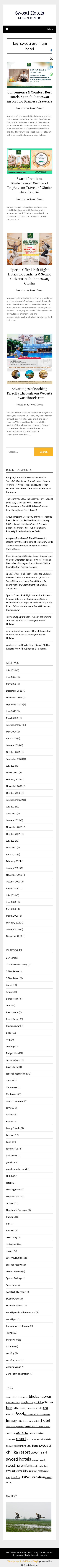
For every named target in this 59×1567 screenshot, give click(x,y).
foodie (47, 1414)
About (9, 985)
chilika (39, 1402)
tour (8, 1477)
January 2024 (13, 745)
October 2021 (13, 834)
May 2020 (11, 909)
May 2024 (11, 731)
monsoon (10, 1203)
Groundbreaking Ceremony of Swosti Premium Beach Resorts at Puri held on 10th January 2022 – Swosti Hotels (29, 520)
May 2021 (11, 847)
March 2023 (12, 772)
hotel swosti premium (15, 1426)
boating (10, 1046)
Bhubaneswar (13, 1025)
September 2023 (14, 759)
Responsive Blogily (21, 1555)
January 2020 (13, 929)
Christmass (11, 1087)
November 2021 (14, 827)
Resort (9, 1230)
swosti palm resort (38, 1460)
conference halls (34, 1407)
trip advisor (12, 1339)
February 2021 (13, 861)
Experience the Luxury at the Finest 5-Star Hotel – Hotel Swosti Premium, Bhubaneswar (29, 606)
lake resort (32, 1426)
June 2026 (11, 677)
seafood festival (14, 1264)
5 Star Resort (13, 978)
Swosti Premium (14, 1305)
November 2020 (14, 874)
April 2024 (11, 738)
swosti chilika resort (16, 1291)
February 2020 (13, 922)
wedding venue (13, 1366)
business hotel (13, 1060)
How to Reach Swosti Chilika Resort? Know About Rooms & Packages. (28, 488)
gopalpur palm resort (16, 1169)
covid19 (10, 1107)
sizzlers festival (14, 1271)
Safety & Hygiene (15, 1257)
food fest (27, 1415)
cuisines (10, 1114)
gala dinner (11, 1155)
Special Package (14, 1278)
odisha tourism (36, 1433)
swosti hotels (18, 1459)
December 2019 (14, 936)
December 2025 (14, 690)
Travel (9, 1332)
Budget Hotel (13, 1053)
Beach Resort (13, 1019)
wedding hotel (13, 1360)
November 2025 (14, 697)
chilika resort (19, 1408)
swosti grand (39, 1452)
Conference (12, 1094)
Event (9, 1121)
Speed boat (11, 1285)
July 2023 (11, 765)
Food (8, 1141)
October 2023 (13, 752)
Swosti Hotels (29, 13)
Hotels (9, 1176)
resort (21, 1438)
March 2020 (12, 915)
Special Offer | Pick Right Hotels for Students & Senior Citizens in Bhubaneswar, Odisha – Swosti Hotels (29, 577)
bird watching (13, 1402)
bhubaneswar (40, 1396)
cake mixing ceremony (17, 1073)
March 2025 (12, 718)
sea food (33, 1445)
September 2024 (14, 724)
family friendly (13, 1128)
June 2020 (11, 902)
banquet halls (11, 1397)
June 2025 (11, 711)
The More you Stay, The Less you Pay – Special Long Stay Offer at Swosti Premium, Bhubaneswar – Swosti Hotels (29, 502)
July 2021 (11, 840)
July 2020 (11, 895)
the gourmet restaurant (18, 1326)
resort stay (11, 1237)
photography (10, 1439)
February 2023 (13, 779)
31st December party (16, 964)
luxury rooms (44, 1426)
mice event (10, 1433)
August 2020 (12, 888)
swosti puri (11, 1319)
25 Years (10, 957)
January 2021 (13, 868)
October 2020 (13, 881)
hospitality (36, 1421)
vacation (10, 1346)
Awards (10, 992)
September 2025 (14, 704)
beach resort (23, 1397)
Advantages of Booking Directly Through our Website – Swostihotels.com (29, 393)
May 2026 (11, 683)
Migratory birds (14, 1196)
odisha (22, 1432)
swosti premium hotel (40, 1466)
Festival (10, 1135)
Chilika (9, 1080)
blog (8, 1039)
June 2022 (11, 813)
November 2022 (14, 786)
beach (9, 1005)
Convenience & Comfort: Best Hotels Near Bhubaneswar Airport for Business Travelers (29, 96)
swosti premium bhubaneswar (20, 1312)
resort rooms (31, 1439)
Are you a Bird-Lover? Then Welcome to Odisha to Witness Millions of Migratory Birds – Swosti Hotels (29, 542)
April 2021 (11, 854)
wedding (10, 1353)
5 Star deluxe (12, 971)
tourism (15, 1477)
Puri (8, 1223)
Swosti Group (36, 108)
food (19, 1413)
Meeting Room (13, 1189)
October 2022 (13, 793)
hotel (45, 1420)
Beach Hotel (12, 1012)
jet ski (9, 1182)
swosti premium (19, 1465)
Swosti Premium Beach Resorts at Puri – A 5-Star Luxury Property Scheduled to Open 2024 (26, 528)
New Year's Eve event (17, 1210)
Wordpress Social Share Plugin (23, 1561)
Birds (8, 1032)
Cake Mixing (12, 1067)
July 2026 (11, 670)
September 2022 (14, 799)
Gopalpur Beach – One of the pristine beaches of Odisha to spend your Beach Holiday (28, 620)
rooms (9, 1251)
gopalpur (10, 1162)
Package (10, 1216)
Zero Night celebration (17, 1373)
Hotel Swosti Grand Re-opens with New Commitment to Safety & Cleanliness (26, 585)
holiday (11, 1421)
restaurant (11, 1244)
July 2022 (11, 806)
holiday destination (24, 1421)
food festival (12, 1148)
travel (26, 1476)
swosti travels (15, 1470)
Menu (50, 29)
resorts (39, 1439)
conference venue (15, 1101)
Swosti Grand (13, 1298)
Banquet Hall (12, 998)
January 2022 (13, 820)
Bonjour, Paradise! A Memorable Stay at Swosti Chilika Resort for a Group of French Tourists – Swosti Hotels (28, 481)
